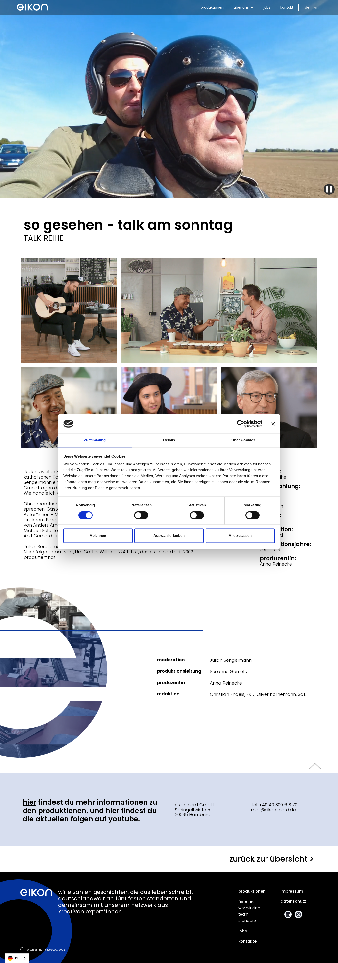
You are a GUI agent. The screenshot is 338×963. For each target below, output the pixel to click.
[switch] (141, 515)
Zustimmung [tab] (95, 440)
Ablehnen (98, 536)
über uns (247, 901)
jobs (267, 7)
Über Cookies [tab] (243, 440)
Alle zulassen (240, 536)
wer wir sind (249, 908)
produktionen (212, 7)
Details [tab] (169, 440)
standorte (248, 920)
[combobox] (17, 958)
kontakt (286, 7)
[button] (244, 7)
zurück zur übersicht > (271, 858)
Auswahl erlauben (169, 536)
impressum (292, 891)
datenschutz (293, 901)
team (243, 914)
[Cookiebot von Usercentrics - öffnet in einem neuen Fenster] (240, 423)
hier (29, 802)
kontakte (247, 941)
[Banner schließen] (273, 423)
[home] (32, 5)
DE (17, 958)
